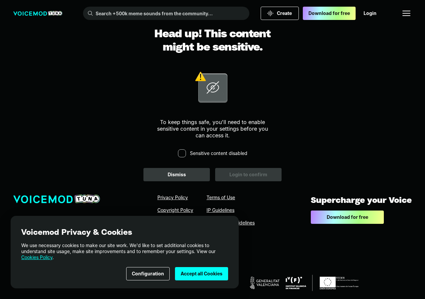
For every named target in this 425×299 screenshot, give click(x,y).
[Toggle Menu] (406, 13)
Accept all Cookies (201, 273)
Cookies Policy (36, 257)
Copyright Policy (175, 210)
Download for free (329, 13)
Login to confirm (248, 174)
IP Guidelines (220, 210)
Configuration (148, 273)
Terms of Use (221, 197)
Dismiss (177, 174)
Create (284, 13)
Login (370, 13)
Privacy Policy (172, 197)
